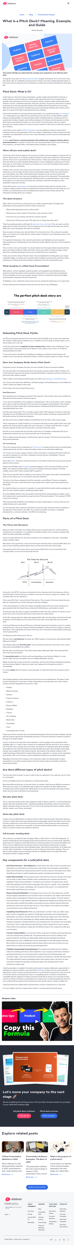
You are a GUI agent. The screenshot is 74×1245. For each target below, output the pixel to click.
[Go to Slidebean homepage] (9, 3)
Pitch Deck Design (52, 1212)
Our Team (31, 1211)
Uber (4, 453)
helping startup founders (29, 78)
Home (22, 15)
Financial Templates (63, 1215)
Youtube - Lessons (41, 1218)
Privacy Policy (9, 1239)
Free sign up (24, 1116)
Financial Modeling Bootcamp (41, 1228)
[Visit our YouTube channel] (51, 1240)
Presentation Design (46, 15)
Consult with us (32, 1218)
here (15, 744)
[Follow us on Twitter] (59, 1240)
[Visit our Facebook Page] (64, 1240)
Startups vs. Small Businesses (56, 379)
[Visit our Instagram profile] (68, 1240)
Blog (31, 15)
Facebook (26, 466)
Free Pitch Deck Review (64, 1226)
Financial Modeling (52, 1217)
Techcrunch (37, 447)
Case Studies (42, 1222)
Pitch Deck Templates (63, 1220)
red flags (41, 970)
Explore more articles (37, 1187)
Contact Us (26, 1239)
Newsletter (31, 1222)
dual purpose (22, 186)
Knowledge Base (41, 1213)
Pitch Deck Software (63, 1210)
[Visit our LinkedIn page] (55, 1240)
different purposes (29, 130)
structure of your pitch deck (42, 224)
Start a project (49, 1116)
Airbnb (12, 461)
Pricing (30, 1214)
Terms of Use (18, 1239)
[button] (68, 3)
